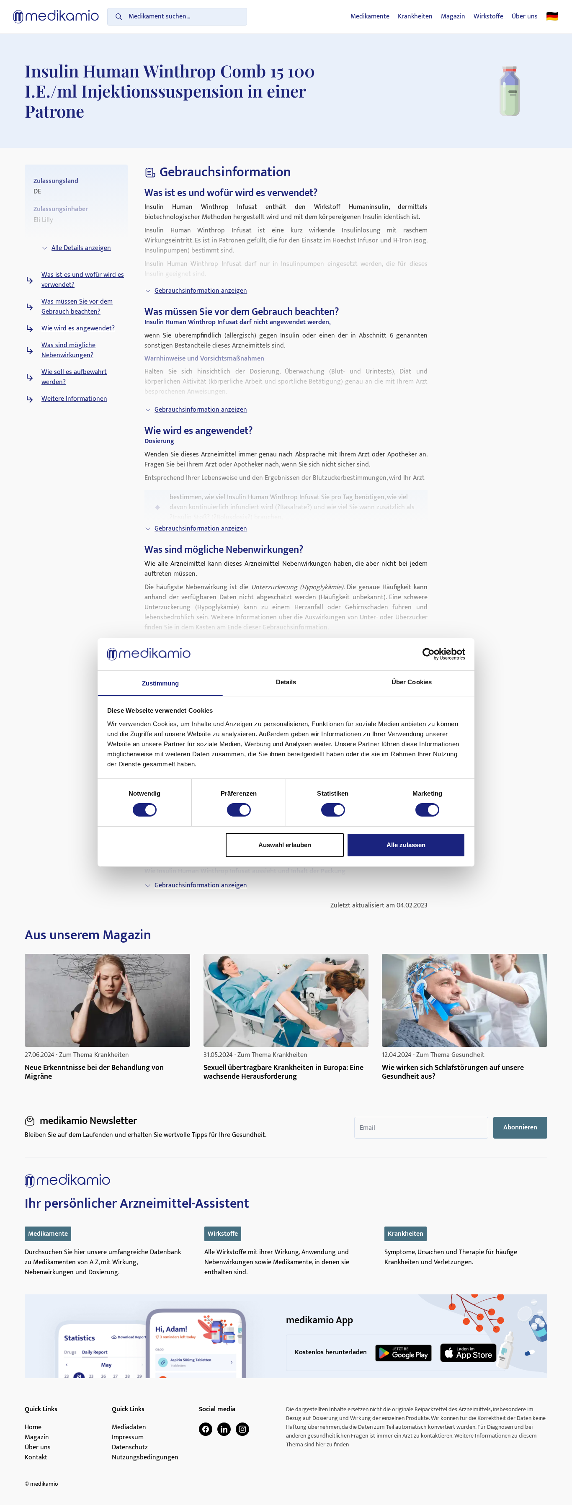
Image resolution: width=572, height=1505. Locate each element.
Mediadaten (129, 1428)
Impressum (128, 1438)
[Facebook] (205, 1429)
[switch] (239, 810)
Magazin (453, 17)
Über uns (525, 17)
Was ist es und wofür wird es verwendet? (82, 280)
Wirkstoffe (488, 17)
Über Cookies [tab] (412, 681)
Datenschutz (130, 1448)
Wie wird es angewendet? (78, 329)
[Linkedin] (224, 1429)
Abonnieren (520, 1127)
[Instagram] (242, 1429)
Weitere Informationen (74, 399)
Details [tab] (286, 681)
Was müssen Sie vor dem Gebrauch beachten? (77, 307)
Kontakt (36, 1458)
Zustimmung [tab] (160, 683)
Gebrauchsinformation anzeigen (201, 290)
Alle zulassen (405, 844)
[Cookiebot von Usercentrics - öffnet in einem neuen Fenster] (428, 654)
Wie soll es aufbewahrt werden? (74, 377)
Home (33, 1428)
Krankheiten (415, 17)
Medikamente (369, 17)
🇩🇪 (552, 17)
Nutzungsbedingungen (145, 1458)
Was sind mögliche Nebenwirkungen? (68, 350)
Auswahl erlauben (284, 844)
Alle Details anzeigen (81, 248)
